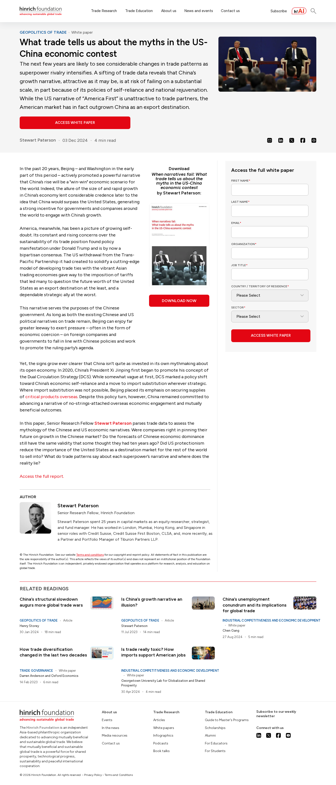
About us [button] (168, 11)
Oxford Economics (64, 676)
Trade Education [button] (139, 11)
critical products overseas (51, 396)
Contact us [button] (230, 11)
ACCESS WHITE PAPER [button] (75, 122)
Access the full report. (42, 476)
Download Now (179, 300)
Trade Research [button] (104, 11)
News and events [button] (198, 11)
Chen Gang (231, 630)
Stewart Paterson (38, 140)
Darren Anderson (32, 676)
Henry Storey (29, 626)
